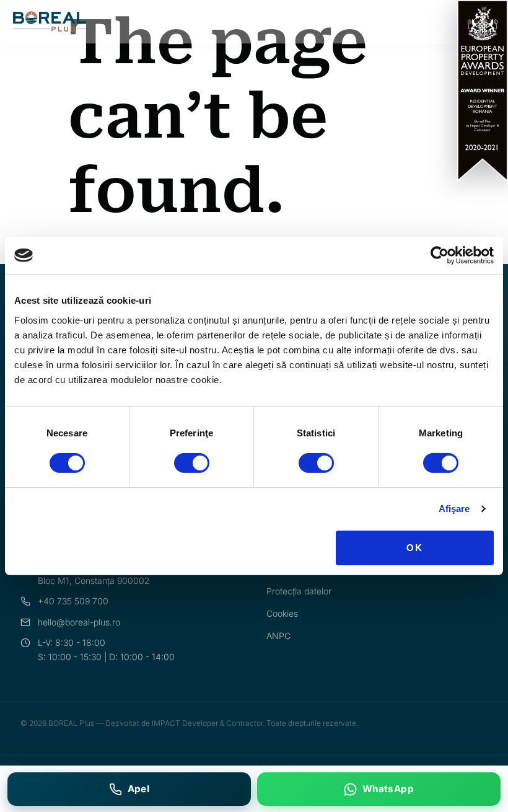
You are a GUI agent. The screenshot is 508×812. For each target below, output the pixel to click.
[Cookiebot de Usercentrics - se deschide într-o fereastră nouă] (439, 255)
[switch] (191, 463)
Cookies (282, 613)
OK (414, 547)
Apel (139, 789)
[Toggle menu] (488, 21)
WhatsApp (388, 789)
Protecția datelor (298, 591)
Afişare (454, 508)
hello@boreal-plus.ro (79, 622)
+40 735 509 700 (73, 601)
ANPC (278, 635)
